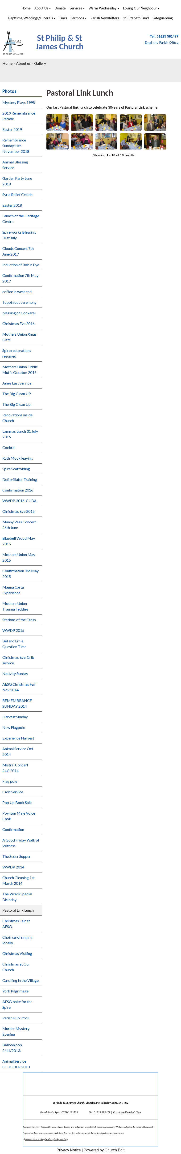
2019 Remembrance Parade (18, 116)
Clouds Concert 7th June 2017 (18, 251)
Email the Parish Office (127, 1112)
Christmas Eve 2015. (18, 511)
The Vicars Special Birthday (17, 897)
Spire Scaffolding (16, 468)
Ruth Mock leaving (17, 458)
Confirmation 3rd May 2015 (20, 573)
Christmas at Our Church (16, 967)
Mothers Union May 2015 (18, 557)
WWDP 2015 (13, 630)
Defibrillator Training (19, 479)
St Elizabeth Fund (136, 18)
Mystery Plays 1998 (18, 102)
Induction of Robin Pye (20, 264)
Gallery (40, 63)
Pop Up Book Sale (17, 802)
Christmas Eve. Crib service (18, 660)
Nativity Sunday (15, 673)
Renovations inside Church (17, 418)
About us (41, 8)
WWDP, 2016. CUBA (19, 500)
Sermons (77, 18)
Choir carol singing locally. (17, 940)
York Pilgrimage (15, 991)
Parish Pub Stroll (15, 1018)
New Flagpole (13, 727)
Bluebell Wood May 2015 (18, 541)
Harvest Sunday (15, 716)
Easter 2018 (12, 205)
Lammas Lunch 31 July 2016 (20, 434)
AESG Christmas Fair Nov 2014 (19, 687)
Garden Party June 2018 (17, 181)
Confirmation (13, 829)
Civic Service (12, 792)
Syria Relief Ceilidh (17, 194)
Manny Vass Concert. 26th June (19, 525)
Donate (60, 8)
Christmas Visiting (17, 953)
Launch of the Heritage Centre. (20, 219)
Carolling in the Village (20, 980)
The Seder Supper (16, 856)
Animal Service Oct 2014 (17, 751)
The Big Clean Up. (16, 404)
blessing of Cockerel (19, 313)
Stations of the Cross (19, 619)
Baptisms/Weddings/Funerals (30, 18)
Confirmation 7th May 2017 (20, 278)
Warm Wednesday (102, 8)
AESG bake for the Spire (17, 1004)
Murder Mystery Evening (15, 1031)
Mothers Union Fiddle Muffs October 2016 (20, 369)
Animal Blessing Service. (15, 165)
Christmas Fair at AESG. (16, 924)
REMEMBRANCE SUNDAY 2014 (17, 703)
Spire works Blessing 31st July (19, 235)
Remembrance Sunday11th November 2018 (15, 146)
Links (63, 18)
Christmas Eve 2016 (18, 323)
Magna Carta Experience (13, 590)
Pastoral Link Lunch (18, 910)
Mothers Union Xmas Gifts (19, 337)
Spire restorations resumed (16, 353)
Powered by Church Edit (104, 1150)
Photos (9, 91)
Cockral (8, 447)
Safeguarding (162, 18)
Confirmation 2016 (17, 490)
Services (76, 8)
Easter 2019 (12, 129)
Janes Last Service (16, 383)
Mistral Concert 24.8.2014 (15, 768)
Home (26, 8)
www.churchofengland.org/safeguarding (46, 1139)
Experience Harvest (18, 738)
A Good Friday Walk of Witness (20, 843)
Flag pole (9, 781)
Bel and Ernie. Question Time (14, 644)
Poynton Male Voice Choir (18, 816)
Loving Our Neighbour (140, 8)
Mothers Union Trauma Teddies (15, 606)
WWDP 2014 (13, 867)
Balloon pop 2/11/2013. (12, 1048)
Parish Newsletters (104, 18)
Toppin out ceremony (19, 302)
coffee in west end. (17, 291)
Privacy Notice (69, 1150)
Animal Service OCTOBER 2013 (16, 1064)
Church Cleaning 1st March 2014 (18, 880)
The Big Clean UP (16, 393)
